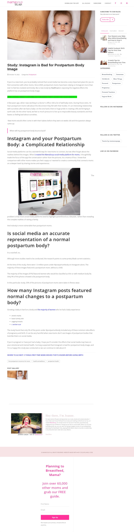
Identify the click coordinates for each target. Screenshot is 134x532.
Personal (105, 83)
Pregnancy (106, 88)
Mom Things (117, 79)
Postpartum (116, 83)
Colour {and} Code (86, 452)
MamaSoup (39, 434)
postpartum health (53, 361)
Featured (113, 31)
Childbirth (106, 79)
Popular (104, 31)
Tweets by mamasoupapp (111, 141)
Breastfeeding (112, 44)
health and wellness (39, 361)
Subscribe (97, 3)
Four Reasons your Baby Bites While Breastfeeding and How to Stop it (117, 38)
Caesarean (111, 56)
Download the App (72, 3)
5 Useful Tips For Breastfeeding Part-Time (116, 61)
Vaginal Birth (117, 56)
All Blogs (86, 3)
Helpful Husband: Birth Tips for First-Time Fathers (116, 50)
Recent (121, 31)
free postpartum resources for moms (19, 361)
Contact (108, 3)
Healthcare (55, 88)
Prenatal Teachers (108, 92)
